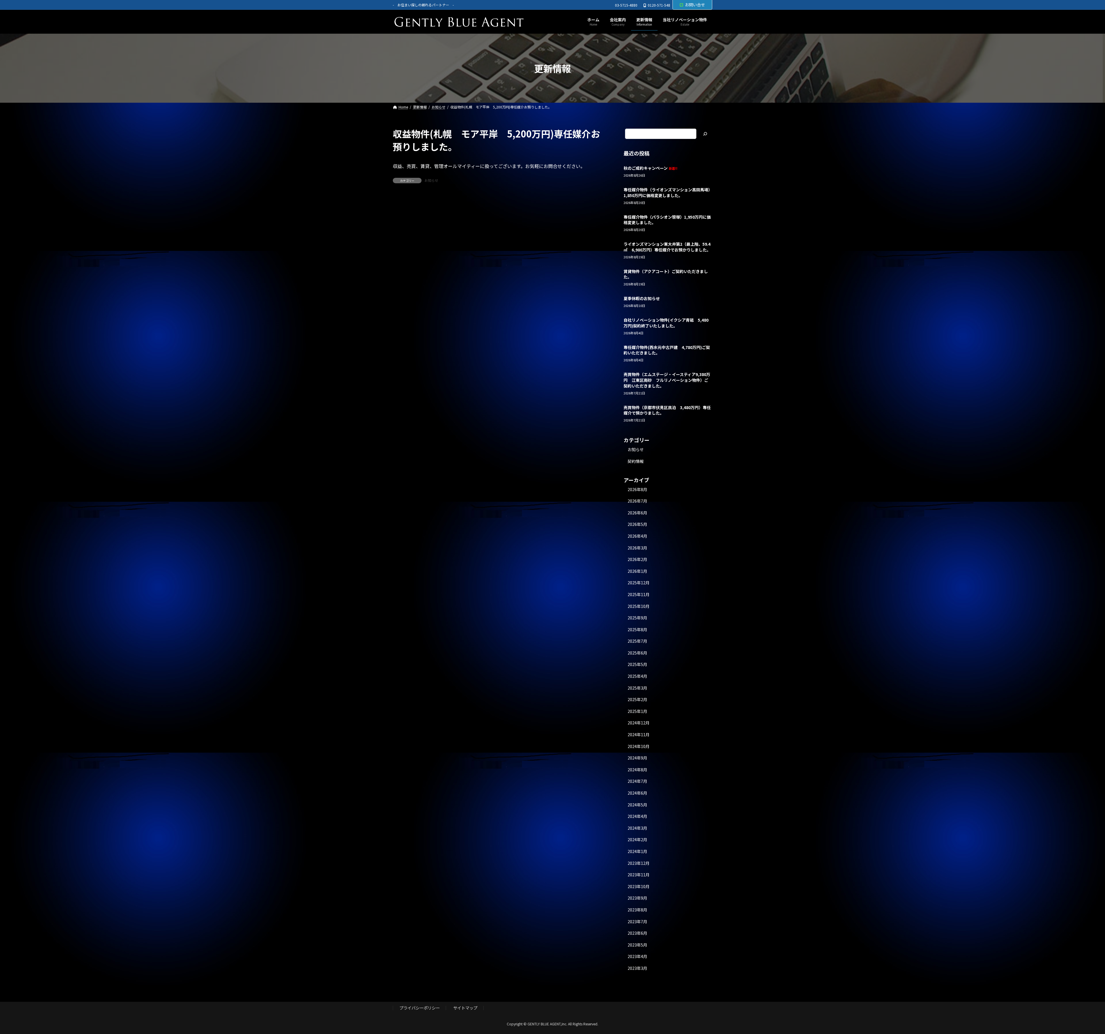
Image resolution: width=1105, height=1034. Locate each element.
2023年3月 (637, 968)
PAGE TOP (1076, 997)
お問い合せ (695, 4)
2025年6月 (637, 653)
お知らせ (431, 180)
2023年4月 (637, 956)
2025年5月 (637, 664)
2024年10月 (638, 746)
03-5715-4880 (626, 5)
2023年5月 (637, 945)
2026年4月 (637, 536)
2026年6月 (637, 513)
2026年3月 (637, 548)
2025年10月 (638, 606)
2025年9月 (637, 618)
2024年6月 (637, 793)
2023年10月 (638, 886)
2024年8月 (637, 769)
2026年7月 (637, 501)
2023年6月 (637, 933)
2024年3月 (637, 828)
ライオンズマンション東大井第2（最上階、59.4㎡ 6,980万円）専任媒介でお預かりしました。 (667, 247)
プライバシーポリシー (419, 1008)
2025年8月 (637, 629)
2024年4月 (637, 816)
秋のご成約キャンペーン (650, 168)
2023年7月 (637, 921)
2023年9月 (637, 898)
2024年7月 (637, 781)
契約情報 (636, 461)
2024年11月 (638, 734)
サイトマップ (465, 1008)
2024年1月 (637, 851)
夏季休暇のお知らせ (642, 299)
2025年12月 (638, 583)
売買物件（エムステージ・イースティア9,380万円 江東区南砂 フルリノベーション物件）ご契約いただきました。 (667, 380)
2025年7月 (637, 641)
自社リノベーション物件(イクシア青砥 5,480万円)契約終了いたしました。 (666, 323)
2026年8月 (637, 489)
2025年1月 (637, 711)
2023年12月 (638, 863)
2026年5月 (637, 524)
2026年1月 (637, 571)
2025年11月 (638, 594)
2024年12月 (638, 723)
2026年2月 (637, 559)
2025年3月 (637, 688)
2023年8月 (637, 910)
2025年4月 (637, 676)
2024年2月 (637, 840)
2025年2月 (637, 700)
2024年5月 (637, 805)
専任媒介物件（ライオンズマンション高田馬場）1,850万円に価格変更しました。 (667, 192)
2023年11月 (638, 875)
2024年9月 (637, 758)
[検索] (705, 134)
